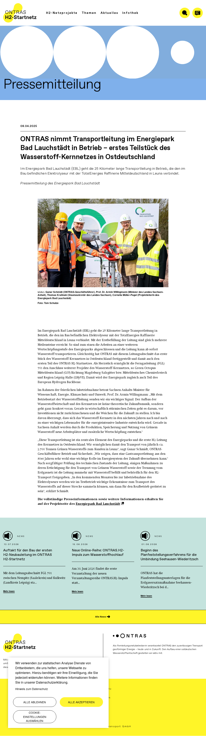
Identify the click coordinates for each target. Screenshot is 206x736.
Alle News (100, 616)
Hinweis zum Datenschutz (31, 689)
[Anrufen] (197, 13)
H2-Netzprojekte (62, 13)
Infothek (130, 13)
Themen (89, 13)
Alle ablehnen (34, 702)
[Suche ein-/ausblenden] (184, 13)
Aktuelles (109, 13)
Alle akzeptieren (81, 702)
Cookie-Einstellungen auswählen (34, 716)
